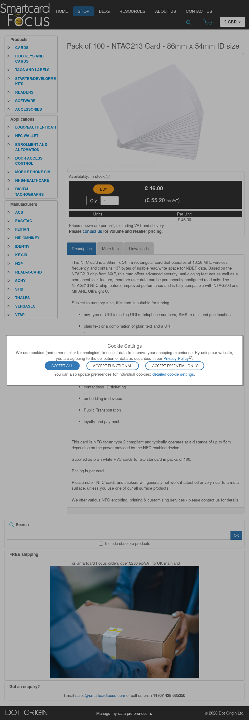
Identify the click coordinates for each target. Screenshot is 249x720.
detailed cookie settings (173, 374)
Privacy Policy (176, 358)
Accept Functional (112, 366)
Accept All (62, 366)
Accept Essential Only (175, 366)
